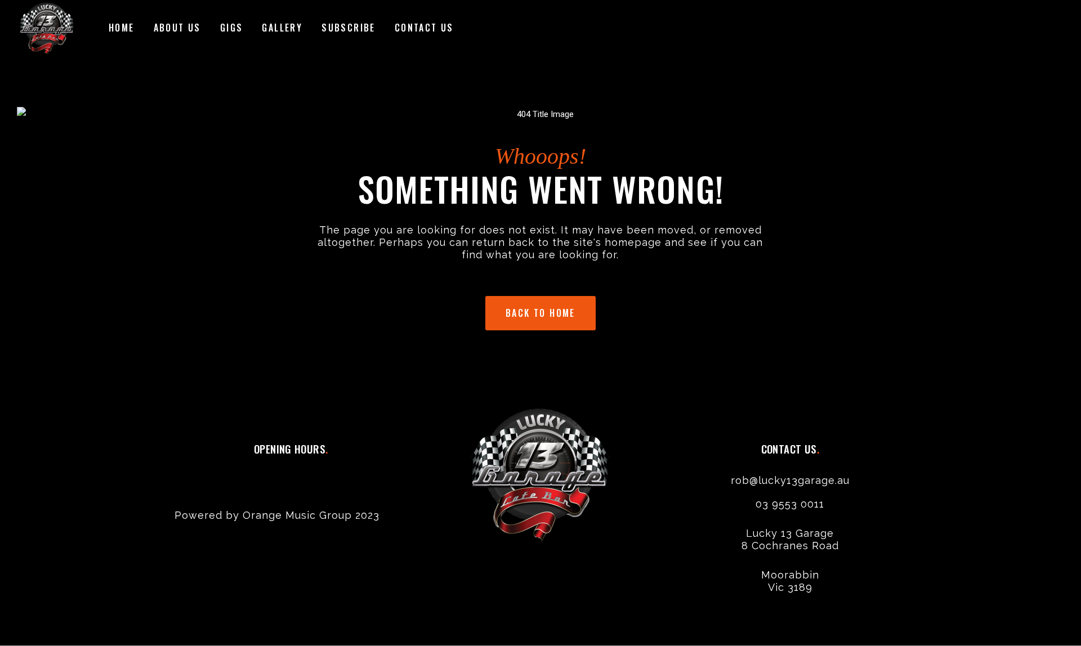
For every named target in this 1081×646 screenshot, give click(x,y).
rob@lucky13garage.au (790, 480)
